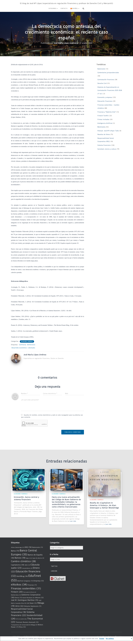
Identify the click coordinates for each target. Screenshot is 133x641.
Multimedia (101, 127)
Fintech (17, 592)
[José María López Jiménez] (16, 358)
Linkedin (54, 571)
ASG (28, 547)
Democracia (31, 345)
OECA (19, 606)
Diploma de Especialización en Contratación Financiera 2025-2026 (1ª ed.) (109, 90)
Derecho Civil (102, 83)
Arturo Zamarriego (17, 547)
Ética (22, 627)
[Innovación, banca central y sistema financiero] (28, 480)
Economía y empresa (27, 341)
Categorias (52, 8)
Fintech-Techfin (103, 116)
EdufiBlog (22, 576)
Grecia (18, 597)
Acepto (101, 638)
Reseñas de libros (103, 134)
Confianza (22, 345)
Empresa (38, 581)
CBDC (27, 565)
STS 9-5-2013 (21, 619)
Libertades (31, 348)
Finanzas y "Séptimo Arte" (106, 112)
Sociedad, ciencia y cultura (106, 149)
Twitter (54, 566)
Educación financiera (104, 101)
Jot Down (32, 603)
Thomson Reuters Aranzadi (27, 622)
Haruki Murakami (28, 597)
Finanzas (32, 585)
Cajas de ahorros (38, 558)
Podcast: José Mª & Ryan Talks (108, 131)
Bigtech (29, 558)
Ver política (110, 638)
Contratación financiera (105, 79)
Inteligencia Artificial (104, 123)
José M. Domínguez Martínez (24, 600)
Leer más (73, 521)
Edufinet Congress (25, 581)
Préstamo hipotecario (32, 606)
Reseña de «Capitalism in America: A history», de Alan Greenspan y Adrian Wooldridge (104, 505)
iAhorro (39, 597)
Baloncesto (101, 69)
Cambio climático (23, 561)
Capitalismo (17, 565)
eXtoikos (19, 584)
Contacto (63, 8)
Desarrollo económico (19, 348)
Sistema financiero (104, 145)
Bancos (20, 558)
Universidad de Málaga (29, 625)
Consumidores (27, 568)
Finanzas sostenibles (26, 588)
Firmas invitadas (103, 119)
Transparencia (16, 625)
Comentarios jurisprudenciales (108, 72)
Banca (15, 551)
